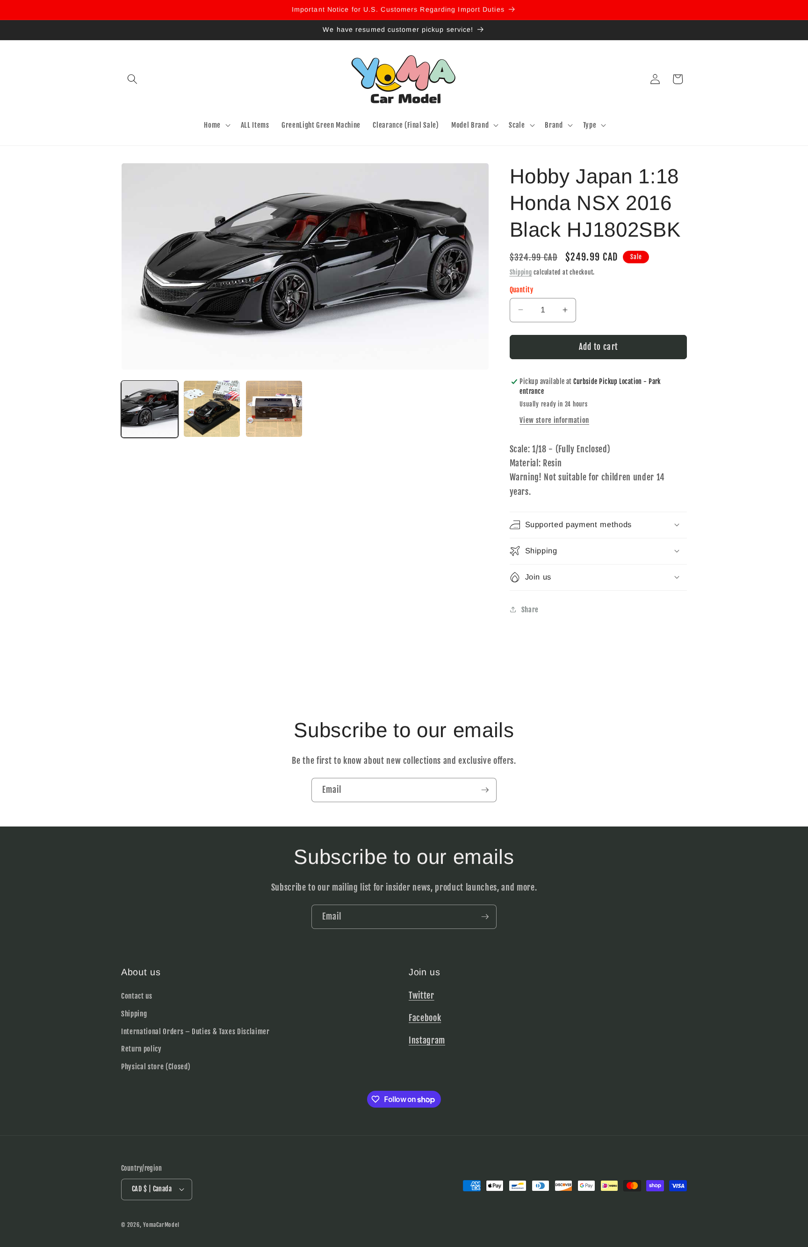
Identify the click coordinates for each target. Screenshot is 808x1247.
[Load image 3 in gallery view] (274, 408)
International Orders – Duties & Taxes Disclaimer (195, 1031)
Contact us (136, 995)
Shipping (521, 272)
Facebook (425, 1018)
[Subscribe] (485, 790)
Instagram (427, 1040)
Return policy (141, 1048)
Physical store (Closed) (155, 1066)
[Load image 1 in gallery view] (149, 408)
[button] (132, 79)
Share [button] (530, 609)
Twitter (421, 995)
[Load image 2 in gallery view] (211, 408)
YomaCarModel (161, 1224)
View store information (554, 420)
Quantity (522, 289)
